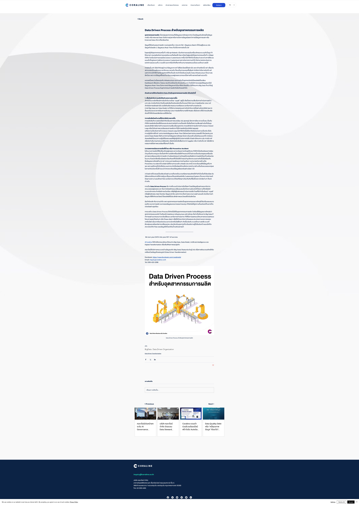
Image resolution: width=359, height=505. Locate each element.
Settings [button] (333, 502)
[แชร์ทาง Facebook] (146, 359)
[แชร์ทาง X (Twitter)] (150, 359)
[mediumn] (182, 497)
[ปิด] (357, 502)
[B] (186, 497)
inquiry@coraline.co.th (144, 474)
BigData (148, 349)
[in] (191, 497)
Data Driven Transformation (153, 354)
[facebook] (168, 497)
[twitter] (172, 497)
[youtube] (177, 497)
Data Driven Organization (163, 349)
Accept (351, 502)
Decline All (341, 502)
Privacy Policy (74, 502)
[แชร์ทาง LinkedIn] (155, 359)
